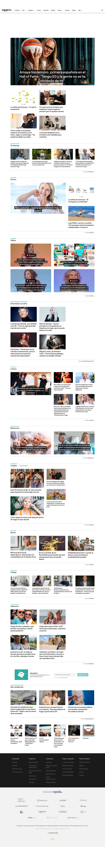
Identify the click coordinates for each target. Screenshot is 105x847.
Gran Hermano (33, 762)
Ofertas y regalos (68, 765)
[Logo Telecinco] (42, 800)
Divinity (81, 775)
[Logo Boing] (63, 806)
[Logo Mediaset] (52, 793)
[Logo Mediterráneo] (73, 817)
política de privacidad (63, 677)
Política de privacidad (40, 825)
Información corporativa (28, 825)
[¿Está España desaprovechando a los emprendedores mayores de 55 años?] (63, 581)
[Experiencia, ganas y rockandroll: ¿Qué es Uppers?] (16, 730)
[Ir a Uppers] (6, 10)
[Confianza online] (53, 841)
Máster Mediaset (51, 782)
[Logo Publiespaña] (52, 818)
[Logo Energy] (83, 806)
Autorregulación (51, 770)
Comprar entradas (68, 762)
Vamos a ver (32, 776)
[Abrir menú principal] (102, 10)
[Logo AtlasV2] (32, 817)
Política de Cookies (64, 825)
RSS (82, 825)
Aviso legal (19, 825)
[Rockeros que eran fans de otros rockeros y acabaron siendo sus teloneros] (30, 383)
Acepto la (61, 677)
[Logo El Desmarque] (22, 806)
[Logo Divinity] (83, 800)
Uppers (81, 765)
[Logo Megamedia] (53, 833)
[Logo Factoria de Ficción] (42, 806)
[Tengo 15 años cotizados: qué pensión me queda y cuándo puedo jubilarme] (23, 616)
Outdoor (31, 782)
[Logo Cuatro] (63, 800)
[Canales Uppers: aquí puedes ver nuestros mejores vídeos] (74, 255)
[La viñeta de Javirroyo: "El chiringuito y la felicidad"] (81, 190)
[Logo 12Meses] (83, 812)
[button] (30, 255)
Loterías (14, 765)
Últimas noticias (17, 769)
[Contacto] (88, 730)
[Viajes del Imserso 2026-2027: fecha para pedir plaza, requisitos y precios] (52, 616)
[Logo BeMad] (21, 812)
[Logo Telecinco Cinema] (63, 811)
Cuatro (81, 772)
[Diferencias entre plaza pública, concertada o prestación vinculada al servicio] (81, 697)
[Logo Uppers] (42, 812)
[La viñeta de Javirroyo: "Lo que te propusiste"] (23, 97)
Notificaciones (50, 774)
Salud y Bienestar (24, 465)
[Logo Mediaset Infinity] (22, 800)
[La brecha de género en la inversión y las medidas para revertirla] (52, 123)
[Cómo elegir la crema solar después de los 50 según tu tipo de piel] (27, 505)
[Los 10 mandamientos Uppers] (45, 730)
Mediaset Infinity (84, 762)
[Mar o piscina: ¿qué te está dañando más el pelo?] (38, 198)
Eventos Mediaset (68, 772)
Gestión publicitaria (74, 825)
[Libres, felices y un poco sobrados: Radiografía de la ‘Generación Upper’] (31, 730)
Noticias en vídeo (17, 772)
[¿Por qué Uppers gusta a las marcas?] (74, 730)
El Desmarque (83, 769)
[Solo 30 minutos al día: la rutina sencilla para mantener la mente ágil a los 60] (27, 478)
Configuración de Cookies (53, 825)
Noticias (14, 762)
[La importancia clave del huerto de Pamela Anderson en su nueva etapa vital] (41, 154)
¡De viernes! (32, 779)
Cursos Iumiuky (67, 769)
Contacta (49, 762)
